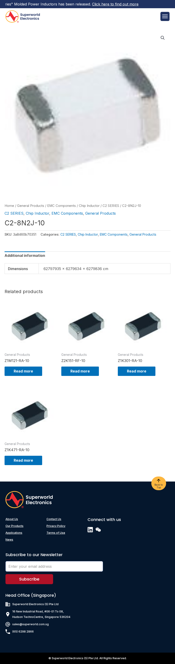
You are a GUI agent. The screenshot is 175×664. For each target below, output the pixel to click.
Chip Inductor (89, 206)
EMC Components (61, 206)
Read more (23, 371)
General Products (30, 206)
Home (9, 206)
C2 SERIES (111, 206)
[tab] (25, 255)
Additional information (25, 255)
